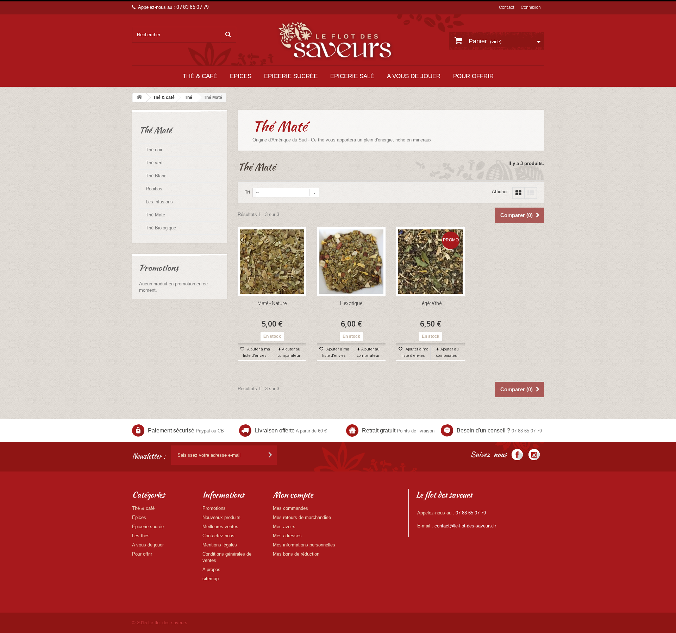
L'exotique (351, 303)
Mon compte (293, 495)
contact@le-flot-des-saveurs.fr (465, 525)
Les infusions (159, 201)
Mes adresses (287, 535)
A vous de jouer (413, 76)
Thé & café (200, 76)
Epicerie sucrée (291, 76)
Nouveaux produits (221, 517)
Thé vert (154, 162)
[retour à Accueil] (139, 97)
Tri (247, 192)
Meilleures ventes (220, 526)
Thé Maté (155, 214)
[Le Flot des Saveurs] (335, 40)
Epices (240, 76)
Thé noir (154, 149)
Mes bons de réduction (296, 554)
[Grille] (518, 193)
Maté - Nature (272, 303)
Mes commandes (290, 508)
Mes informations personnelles (304, 544)
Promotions (158, 267)
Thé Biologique (161, 227)
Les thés (141, 535)
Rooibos (154, 188)
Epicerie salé (352, 76)
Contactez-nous (218, 535)
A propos (211, 569)
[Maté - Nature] (272, 261)
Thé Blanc (156, 175)
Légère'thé (430, 303)
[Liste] (530, 193)
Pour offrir (473, 76)
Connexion (531, 7)
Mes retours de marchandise (302, 517)
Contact (506, 7)
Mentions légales (219, 544)
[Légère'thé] (430, 261)
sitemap (210, 578)
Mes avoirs (284, 526)
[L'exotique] (351, 261)
